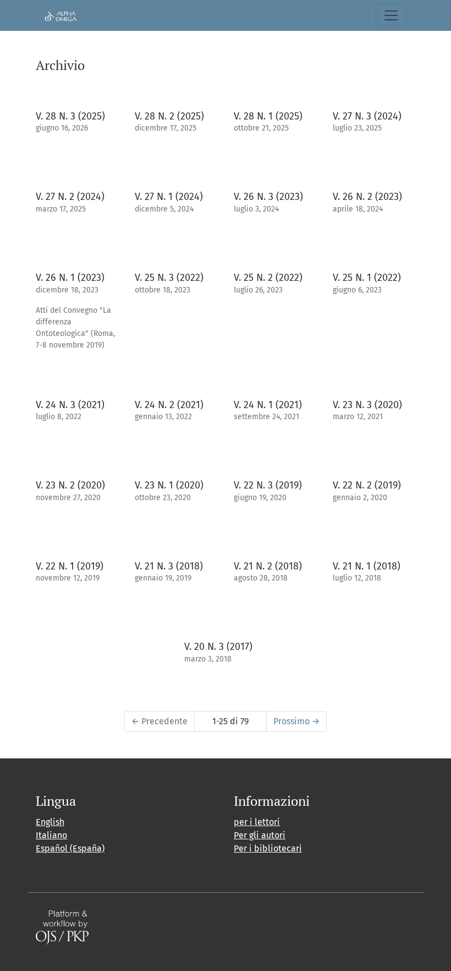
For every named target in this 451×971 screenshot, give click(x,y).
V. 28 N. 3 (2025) (70, 116)
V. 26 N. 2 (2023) (367, 197)
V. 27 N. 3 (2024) (367, 116)
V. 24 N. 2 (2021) (169, 405)
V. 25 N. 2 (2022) (268, 278)
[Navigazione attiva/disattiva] (391, 15)
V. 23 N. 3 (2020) (367, 405)
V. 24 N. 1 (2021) (268, 405)
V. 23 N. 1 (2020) (169, 485)
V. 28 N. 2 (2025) (169, 116)
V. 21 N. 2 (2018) (268, 566)
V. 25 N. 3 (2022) (169, 278)
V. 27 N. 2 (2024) (70, 197)
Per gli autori (259, 835)
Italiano (51, 835)
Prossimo (296, 721)
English (50, 822)
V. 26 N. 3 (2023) (268, 197)
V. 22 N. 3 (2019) (268, 485)
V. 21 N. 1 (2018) (366, 566)
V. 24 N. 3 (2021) (70, 405)
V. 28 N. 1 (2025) (268, 116)
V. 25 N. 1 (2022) (367, 278)
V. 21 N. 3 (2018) (169, 566)
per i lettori (257, 822)
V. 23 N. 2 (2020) (70, 485)
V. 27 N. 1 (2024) (169, 197)
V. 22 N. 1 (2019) (69, 566)
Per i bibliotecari (268, 848)
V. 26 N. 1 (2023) (70, 278)
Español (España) (70, 848)
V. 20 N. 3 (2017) (218, 647)
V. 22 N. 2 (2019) (367, 485)
